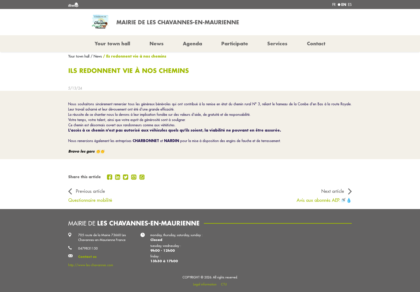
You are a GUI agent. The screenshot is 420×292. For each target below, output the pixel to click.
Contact (316, 43)
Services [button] (277, 43)
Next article (332, 191)
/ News (96, 56)
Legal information (205, 284)
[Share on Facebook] (110, 176)
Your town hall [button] (112, 43)
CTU (224, 284)
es (350, 4)
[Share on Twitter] (126, 176)
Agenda (192, 43)
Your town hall (79, 56)
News (157, 43)
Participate (234, 43)
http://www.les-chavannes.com (90, 265)
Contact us (87, 257)
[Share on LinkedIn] (118, 176)
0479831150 (88, 248)
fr (334, 4)
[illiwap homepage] (126, 4)
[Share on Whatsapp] (142, 176)
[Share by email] (134, 176)
